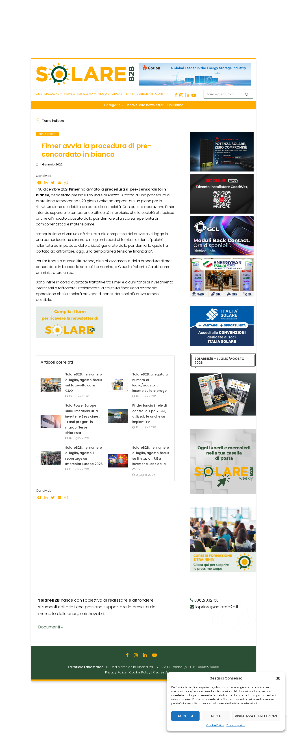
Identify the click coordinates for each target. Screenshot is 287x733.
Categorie (112, 105)
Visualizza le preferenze (256, 716)
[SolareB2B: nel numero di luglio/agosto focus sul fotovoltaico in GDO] (51, 385)
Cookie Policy (215, 725)
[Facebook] (176, 95)
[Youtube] (193, 95)
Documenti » (50, 627)
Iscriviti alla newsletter (145, 105)
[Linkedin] (187, 95)
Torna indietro (53, 120)
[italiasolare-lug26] (222, 308)
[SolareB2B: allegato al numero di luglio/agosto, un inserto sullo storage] (118, 385)
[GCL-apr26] (222, 218)
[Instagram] (181, 95)
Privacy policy (235, 725)
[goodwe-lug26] (222, 176)
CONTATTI (162, 94)
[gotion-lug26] (195, 65)
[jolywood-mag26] (222, 134)
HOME (38, 94)
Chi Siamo (175, 105)
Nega (216, 716)
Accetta (185, 716)
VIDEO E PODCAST (111, 94)
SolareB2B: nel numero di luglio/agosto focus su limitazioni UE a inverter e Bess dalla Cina (150, 458)
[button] (278, 678)
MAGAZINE (51, 94)
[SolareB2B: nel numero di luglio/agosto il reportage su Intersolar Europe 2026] (51, 458)
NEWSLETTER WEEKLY (78, 94)
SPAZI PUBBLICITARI (139, 94)
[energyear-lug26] (222, 260)
